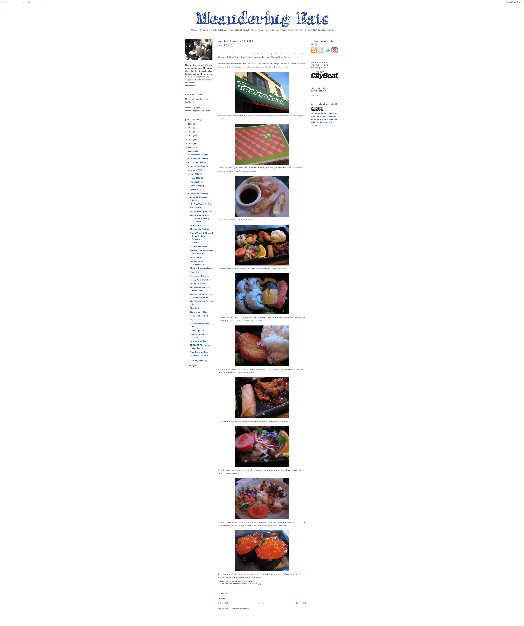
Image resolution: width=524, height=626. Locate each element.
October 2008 (196, 162)
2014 (190, 128)
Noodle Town (196, 225)
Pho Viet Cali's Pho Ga (200, 204)
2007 (190, 365)
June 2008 (195, 178)
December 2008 (197, 155)
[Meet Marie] (198, 59)
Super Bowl (195, 320)
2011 (190, 139)
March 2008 (196, 190)
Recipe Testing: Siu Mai (201, 212)
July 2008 (195, 174)
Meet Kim (194, 272)
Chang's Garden (197, 284)
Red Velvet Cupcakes (200, 247)
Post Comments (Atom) (240, 608)
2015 (190, 124)
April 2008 (195, 186)
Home (261, 603)
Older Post (223, 603)
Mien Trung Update (199, 352)
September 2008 (198, 166)
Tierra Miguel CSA (198, 312)
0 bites (222, 599)
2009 (190, 147)
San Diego (252, 583)
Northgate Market (198, 341)
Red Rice (194, 243)
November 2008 (197, 158)
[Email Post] (259, 583)
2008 (190, 151)
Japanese (237, 583)
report (244, 583)
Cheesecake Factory (199, 229)
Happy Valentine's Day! (200, 280)
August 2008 (196, 170)
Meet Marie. (190, 86)
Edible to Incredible (199, 356)
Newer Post (300, 603)
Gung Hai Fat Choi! (199, 316)
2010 (190, 143)
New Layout (195, 208)
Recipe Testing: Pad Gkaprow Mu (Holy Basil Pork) (199, 218)
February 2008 (197, 193)
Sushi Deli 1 (195, 257)
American (228, 583)
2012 (190, 135)
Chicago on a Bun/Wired (275, 54)
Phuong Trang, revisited (201, 268)
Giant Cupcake (197, 330)
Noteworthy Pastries (199, 276)
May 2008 (195, 182)
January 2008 (196, 361)
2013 (190, 132)
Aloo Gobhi (195, 308)
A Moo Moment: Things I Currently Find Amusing (201, 236)
